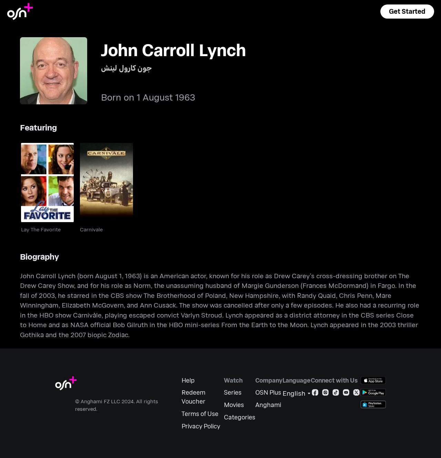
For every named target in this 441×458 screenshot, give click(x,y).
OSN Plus (268, 392)
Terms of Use (200, 413)
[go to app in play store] (373, 392)
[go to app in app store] (373, 380)
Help (188, 380)
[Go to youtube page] (346, 393)
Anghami (268, 404)
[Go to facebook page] (315, 393)
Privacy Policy (201, 426)
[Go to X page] (356, 393)
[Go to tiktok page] (335, 393)
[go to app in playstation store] (373, 404)
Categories (239, 417)
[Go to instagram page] (325, 393)
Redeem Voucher (193, 397)
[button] (407, 11)
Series (233, 392)
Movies (234, 404)
